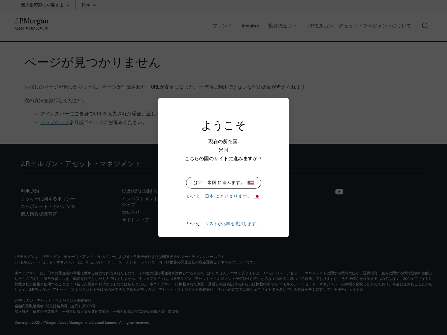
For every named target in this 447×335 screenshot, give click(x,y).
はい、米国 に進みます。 (219, 183)
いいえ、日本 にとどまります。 (219, 196)
